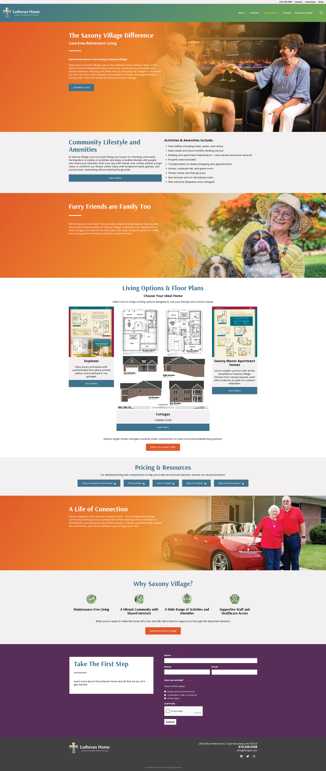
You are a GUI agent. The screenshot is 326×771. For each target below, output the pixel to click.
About (241, 13)
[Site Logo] (22, 12)
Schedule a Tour (81, 87)
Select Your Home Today (162, 447)
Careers (298, 2)
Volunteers (310, 2)
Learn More (163, 427)
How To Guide (164, 483)
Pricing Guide (135, 483)
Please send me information (181, 691)
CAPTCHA (169, 703)
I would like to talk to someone (182, 695)
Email (219, 666)
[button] (321, 13)
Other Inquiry (173, 698)
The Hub (287, 13)
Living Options (270, 13)
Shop (320, 2)
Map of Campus (195, 483)
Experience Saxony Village (163, 630)
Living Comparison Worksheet (97, 483)
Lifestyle (254, 13)
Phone (167, 666)
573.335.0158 (286, 2)
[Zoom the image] (90, 744)
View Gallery (115, 178)
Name (172, 655)
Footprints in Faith (303, 13)
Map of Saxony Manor (229, 483)
